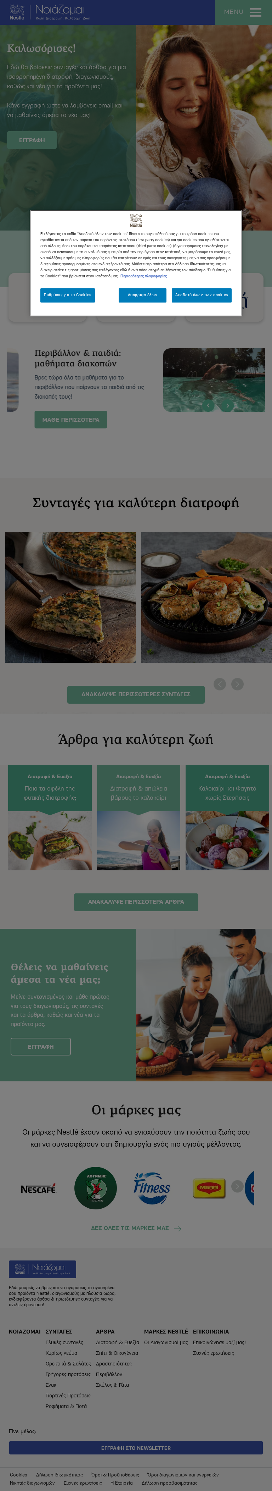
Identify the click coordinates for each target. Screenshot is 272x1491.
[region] (136, 263)
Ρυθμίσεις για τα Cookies (67, 295)
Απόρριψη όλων (142, 295)
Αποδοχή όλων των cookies (201, 295)
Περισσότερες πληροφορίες (143, 276)
